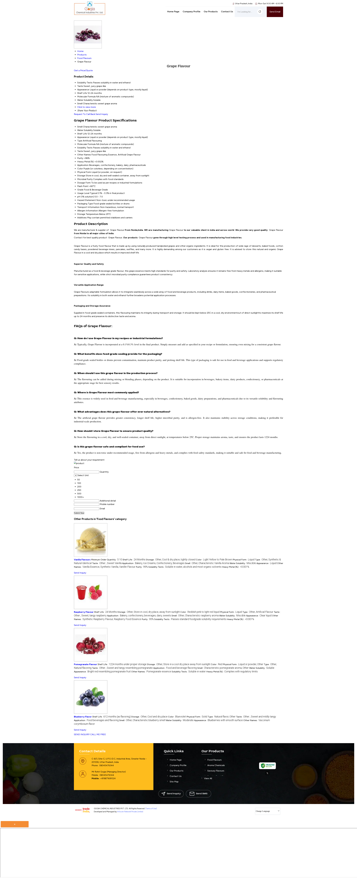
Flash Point (82, 186)
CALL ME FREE (98, 734)
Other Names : (151, 671)
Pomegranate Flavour (85, 664)
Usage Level (83, 193)
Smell (79, 126)
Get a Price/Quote (83, 70)
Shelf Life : (134, 559)
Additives (82, 217)
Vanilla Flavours (82, 559)
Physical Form (84, 172)
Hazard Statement (86, 200)
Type (79, 140)
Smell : (207, 563)
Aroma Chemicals (216, 765)
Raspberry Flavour (84, 612)
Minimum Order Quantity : (106, 559)
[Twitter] (267, 774)
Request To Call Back (84, 114)
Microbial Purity (85, 179)
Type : (258, 612)
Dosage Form (84, 182)
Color (80, 168)
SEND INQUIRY (82, 734)
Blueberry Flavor (83, 716)
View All (208, 778)
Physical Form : (244, 559)
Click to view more (86, 107)
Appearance (83, 137)
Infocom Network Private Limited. (130, 812)
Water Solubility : (243, 563)
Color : (214, 559)
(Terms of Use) (151, 808)
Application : (153, 563)
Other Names (84, 154)
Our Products (211, 11)
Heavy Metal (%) (85, 161)
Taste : (107, 563)
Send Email (275, 11)
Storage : (170, 559)
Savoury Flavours (215, 770)
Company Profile (191, 11)
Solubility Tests (84, 147)
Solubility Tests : (184, 567)
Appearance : (266, 563)
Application (83, 165)
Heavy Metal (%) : (235, 567)
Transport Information (88, 207)
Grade (80, 189)
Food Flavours (214, 759)
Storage (81, 175)
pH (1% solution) (85, 196)
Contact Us (227, 11)
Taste (80, 151)
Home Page (173, 11)
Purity (80, 158)
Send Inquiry (102, 114)
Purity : (142, 567)
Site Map (174, 781)
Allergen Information (87, 210)
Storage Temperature (88, 214)
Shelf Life (82, 133)
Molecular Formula (86, 144)
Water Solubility (85, 130)
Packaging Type (85, 203)
